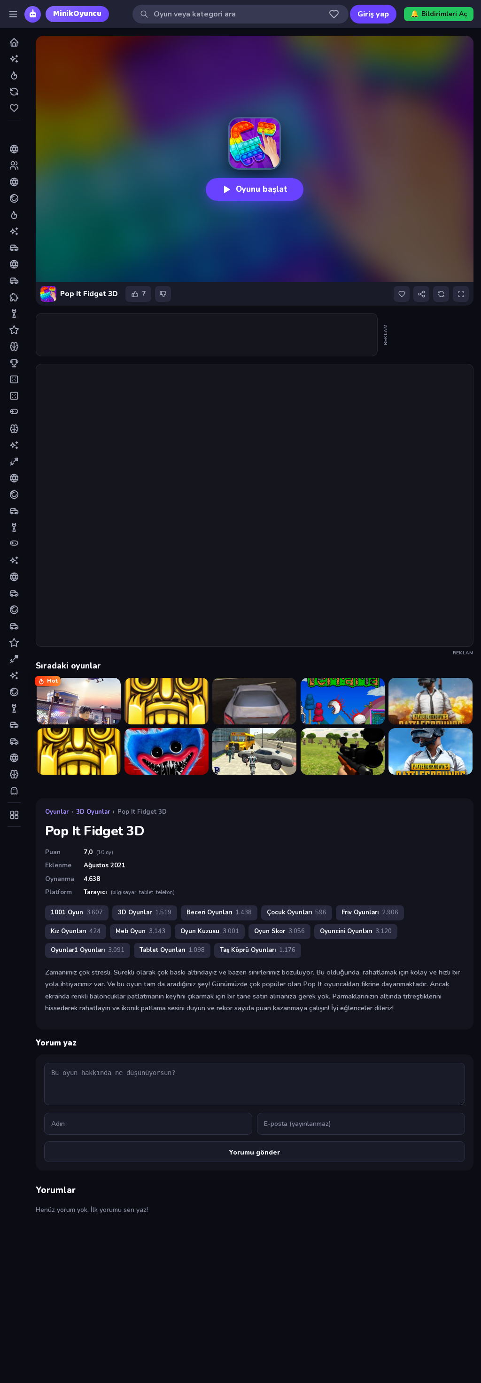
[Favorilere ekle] (402, 294)
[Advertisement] (207, 335)
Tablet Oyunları (172, 950)
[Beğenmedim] (163, 294)
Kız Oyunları (76, 931)
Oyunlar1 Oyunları (87, 950)
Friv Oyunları (369, 912)
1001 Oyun (77, 912)
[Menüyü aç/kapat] (13, 14)
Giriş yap (373, 14)
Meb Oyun (140, 931)
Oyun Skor (279, 931)
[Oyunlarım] (334, 14)
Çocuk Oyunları (296, 912)
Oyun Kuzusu (209, 931)
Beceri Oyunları (219, 912)
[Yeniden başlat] (441, 294)
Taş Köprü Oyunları (257, 950)
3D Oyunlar (93, 812)
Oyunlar (57, 812)
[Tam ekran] (461, 294)
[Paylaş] (421, 294)
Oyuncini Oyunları (356, 931)
